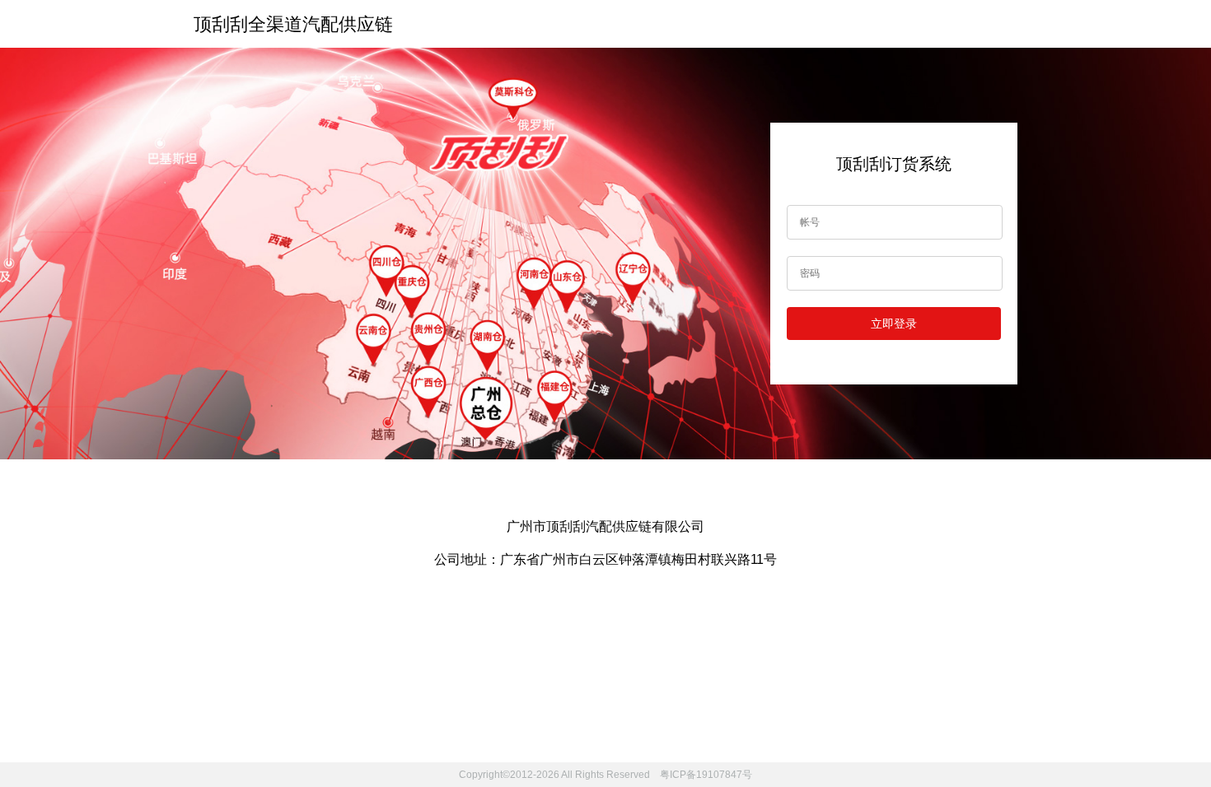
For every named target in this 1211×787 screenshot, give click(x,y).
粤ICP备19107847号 (704, 774)
